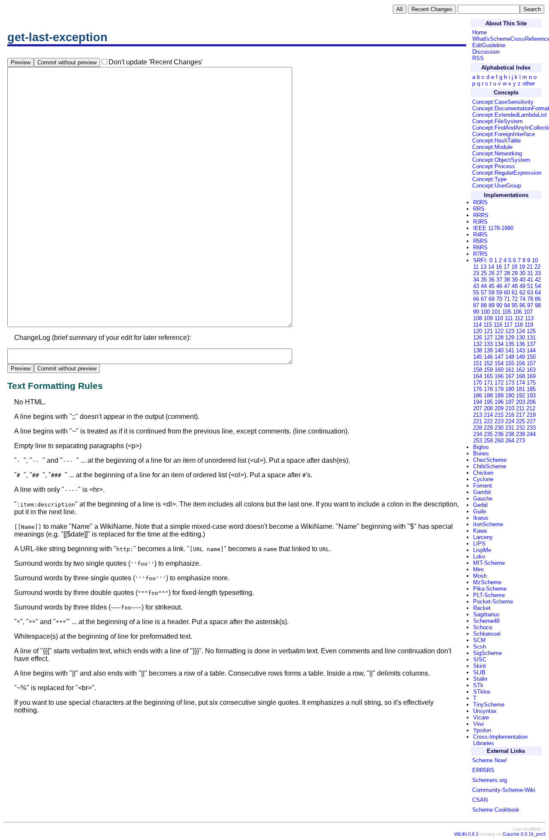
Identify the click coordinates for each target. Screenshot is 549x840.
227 (531, 421)
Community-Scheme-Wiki (503, 790)
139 (488, 350)
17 (507, 267)
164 (477, 376)
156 (520, 363)
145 (477, 357)
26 (492, 273)
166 (499, 376)
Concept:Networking (497, 153)
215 (499, 415)
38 (507, 279)
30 (522, 273)
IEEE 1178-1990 (493, 228)
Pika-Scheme (490, 588)
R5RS (480, 241)
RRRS (481, 215)
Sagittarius (486, 614)
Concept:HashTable (496, 140)
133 (488, 344)
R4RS (480, 234)
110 (499, 318)
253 (477, 440)
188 (488, 395)
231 (509, 428)
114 (477, 324)
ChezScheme (490, 460)
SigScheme (487, 653)
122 (499, 331)
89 (492, 305)
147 (499, 357)
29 (515, 273)
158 (477, 370)
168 (520, 376)
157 (531, 363)
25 (484, 273)
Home (479, 32)
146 (488, 357)
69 (492, 299)
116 (498, 324)
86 (538, 299)
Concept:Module (492, 147)
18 (514, 267)
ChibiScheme (489, 466)
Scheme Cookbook (495, 810)
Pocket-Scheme (493, 601)
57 (484, 292)
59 (499, 292)
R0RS (480, 202)
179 (499, 389)
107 (528, 312)
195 (488, 402)
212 (530, 408)
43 (476, 286)
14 (491, 267)
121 (488, 331)
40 (522, 279)
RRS (479, 209)
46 (499, 286)
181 (520, 389)
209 (499, 408)
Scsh (479, 646)
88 (484, 305)
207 (477, 408)
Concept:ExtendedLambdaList (509, 115)
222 (488, 421)
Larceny (483, 537)
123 (509, 331)
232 (520, 428)
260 (499, 440)
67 (484, 299)
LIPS (479, 543)
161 (509, 370)
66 (476, 299)
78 (530, 299)
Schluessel (487, 634)
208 (488, 408)
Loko (479, 556)
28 (507, 273)
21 (530, 267)
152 (488, 363)
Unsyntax (485, 711)
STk (478, 685)
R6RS (480, 247)
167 (509, 376)
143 (520, 350)
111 (509, 318)
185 (531, 389)
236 (499, 434)
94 (507, 305)
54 (538, 286)
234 (477, 434)
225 (520, 421)
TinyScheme (488, 704)
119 (529, 324)
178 (488, 389)
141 (509, 350)
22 (537, 267)
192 (520, 395)
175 (531, 382)
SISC (479, 659)
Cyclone (483, 479)
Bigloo (481, 447)
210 (509, 408)
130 (520, 337)
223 (499, 421)
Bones (481, 453)
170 (477, 382)
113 (529, 318)
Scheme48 (486, 621)
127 (488, 337)
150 (531, 357)
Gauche (482, 498)
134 (499, 344)
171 (488, 382)
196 (499, 402)
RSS (478, 58)
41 (530, 279)
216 (509, 415)
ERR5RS (483, 770)
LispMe (482, 550)
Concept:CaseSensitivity (503, 102)
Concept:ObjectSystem (501, 160)
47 (507, 286)
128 (499, 337)
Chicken (483, 473)
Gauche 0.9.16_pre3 (524, 834)
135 (509, 344)
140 (499, 350)
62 (522, 292)
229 (488, 428)
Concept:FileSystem (497, 121)
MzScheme (487, 582)
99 (476, 312)
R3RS (480, 221)
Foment (482, 485)
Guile (479, 511)
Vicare (481, 717)
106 (517, 312)
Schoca (482, 627)
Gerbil (480, 505)
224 (509, 421)
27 (499, 273)
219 (531, 415)
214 (488, 415)
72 (515, 299)
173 (509, 382)
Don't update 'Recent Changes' (156, 62)
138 (477, 350)
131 (531, 337)
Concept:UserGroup (496, 185)
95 (515, 305)
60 (507, 292)
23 (476, 273)
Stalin (480, 679)
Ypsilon (482, 730)
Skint (479, 666)
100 (485, 312)
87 (476, 305)
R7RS (480, 254)
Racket (482, 608)
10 (535, 260)
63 (530, 292)
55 (476, 292)
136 (520, 344)
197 (509, 402)
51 (530, 286)
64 (538, 292)
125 (531, 331)
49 (522, 286)
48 (515, 286)
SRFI (479, 260)
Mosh (480, 576)
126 (477, 337)
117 (508, 324)
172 (499, 382)
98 (538, 305)
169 (531, 376)
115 (487, 324)
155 (509, 363)
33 (538, 273)
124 (520, 331)
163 (531, 370)
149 (520, 357)
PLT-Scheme (489, 595)
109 (488, 318)
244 (531, 434)
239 (520, 434)
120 (477, 331)
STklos (482, 691)
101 (496, 312)
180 (509, 389)
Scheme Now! (489, 760)
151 (477, 363)
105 (506, 312)
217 (520, 415)
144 (531, 350)
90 (499, 305)
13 (483, 267)
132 (477, 344)
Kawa (480, 531)
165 (488, 376)
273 (520, 440)
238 (509, 434)
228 (477, 428)
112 (519, 318)
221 (477, 421)
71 (507, 299)
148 (509, 357)
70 (499, 299)
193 (531, 395)
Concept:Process (493, 166)
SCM (479, 640)
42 (538, 279)
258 (488, 440)
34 (476, 279)
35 (484, 279)
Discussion (486, 52)
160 (499, 370)
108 (477, 318)
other (528, 83)
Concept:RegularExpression (506, 173)
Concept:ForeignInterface (503, 134)
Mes (478, 569)
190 (509, 395)
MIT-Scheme (489, 563)
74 (522, 299)
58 (492, 292)
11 (476, 267)
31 (530, 273)
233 (531, 428)
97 (530, 305)
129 (509, 337)
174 (520, 382)
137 (531, 344)
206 (531, 402)
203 (520, 402)
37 (499, 279)
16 (499, 267)
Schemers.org (489, 780)
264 (509, 440)
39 (515, 279)
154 (499, 363)
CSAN (480, 800)
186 (477, 395)
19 (522, 267)
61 (515, 292)
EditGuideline (488, 45)
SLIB (479, 672)
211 (520, 408)
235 (488, 434)
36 (492, 279)
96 (522, 305)
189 (499, 395)
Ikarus (481, 518)
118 (518, 324)
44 (484, 286)
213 (477, 415)
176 (477, 389)
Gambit (482, 492)
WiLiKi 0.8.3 (466, 834)
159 (488, 370)
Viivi (478, 724)
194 (477, 402)
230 (499, 428)
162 (520, 370)
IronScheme (488, 524)
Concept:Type (489, 179)
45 (492, 286)
